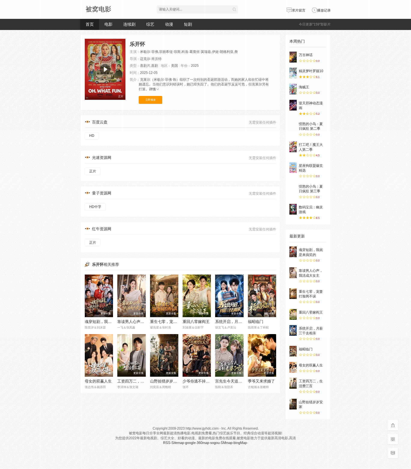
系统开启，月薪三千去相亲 (238, 322)
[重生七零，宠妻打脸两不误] (293, 293)
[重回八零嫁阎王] (293, 314)
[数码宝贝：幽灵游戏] (293, 209)
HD (91, 135)
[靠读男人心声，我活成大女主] (293, 272)
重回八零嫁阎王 (196, 322)
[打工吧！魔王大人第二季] (293, 146)
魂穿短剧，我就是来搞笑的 (108, 322)
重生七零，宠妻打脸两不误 (173, 322)
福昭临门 (255, 322)
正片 (92, 171)
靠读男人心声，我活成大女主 (142, 322)
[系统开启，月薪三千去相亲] (293, 330)
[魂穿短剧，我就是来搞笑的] (293, 251)
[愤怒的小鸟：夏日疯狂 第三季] (293, 188)
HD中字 (95, 207)
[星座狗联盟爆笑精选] (293, 167)
